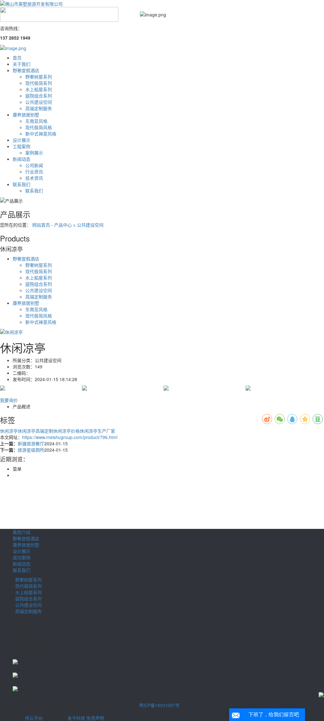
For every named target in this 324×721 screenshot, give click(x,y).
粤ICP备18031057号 (159, 705)
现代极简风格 (38, 127)
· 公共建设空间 (27, 605)
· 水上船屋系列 (27, 592)
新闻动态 (21, 159)
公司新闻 (34, 165)
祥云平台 (34, 718)
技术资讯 (34, 178)
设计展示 (21, 140)
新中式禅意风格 (40, 133)
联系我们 (21, 184)
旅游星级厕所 (31, 450)
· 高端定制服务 (27, 611)
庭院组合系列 (38, 95)
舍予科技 (76, 718)
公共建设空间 (38, 102)
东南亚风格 (36, 121)
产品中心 (63, 225)
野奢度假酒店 (26, 70)
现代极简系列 (38, 83)
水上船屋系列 (38, 89)
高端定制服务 (38, 108)
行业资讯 (34, 171)
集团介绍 (21, 532)
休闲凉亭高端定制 (35, 431)
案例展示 (34, 152)
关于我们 (21, 64)
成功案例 (21, 557)
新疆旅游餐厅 (31, 443)
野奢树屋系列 (38, 76)
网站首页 (41, 225)
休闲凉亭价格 (66, 431)
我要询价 (9, 400)
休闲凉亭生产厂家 (97, 431)
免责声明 (95, 718)
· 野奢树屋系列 (27, 579)
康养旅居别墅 (26, 114)
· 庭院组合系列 (27, 598)
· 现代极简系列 (27, 586)
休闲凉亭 (9, 431)
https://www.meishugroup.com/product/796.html (69, 437)
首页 (17, 57)
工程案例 (21, 146)
